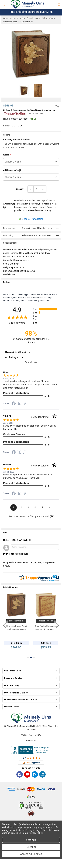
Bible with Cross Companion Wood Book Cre (16, 629)
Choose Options (16, 621)
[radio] (46, 309)
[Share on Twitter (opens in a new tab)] (19, 404)
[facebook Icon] (19, 774)
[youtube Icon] (27, 774)
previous (4, 625)
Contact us (31, 740)
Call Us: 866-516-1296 (31, 735)
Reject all (31, 847)
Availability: (8, 204)
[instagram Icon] (35, 774)
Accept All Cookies (31, 854)
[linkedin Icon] (42, 774)
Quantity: (20, 189)
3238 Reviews (20, 322)
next (57, 625)
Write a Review (31, 362)
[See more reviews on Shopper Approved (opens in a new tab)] (24, 404)
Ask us (33, 118)
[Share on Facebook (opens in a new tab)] (14, 404)
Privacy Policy (36, 832)
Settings (31, 840)
